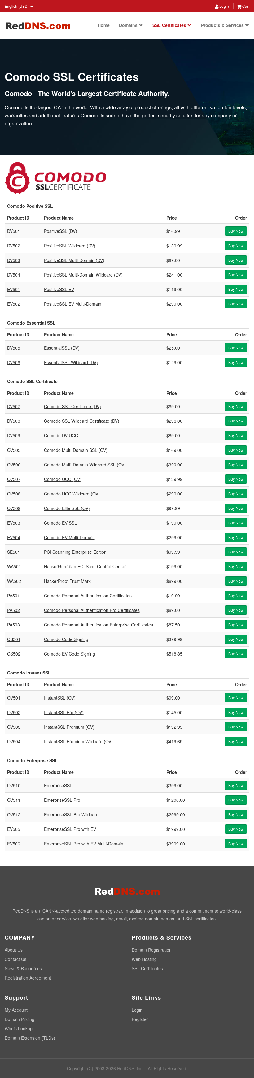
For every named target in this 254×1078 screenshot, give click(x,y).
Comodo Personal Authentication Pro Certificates (92, 610)
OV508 (13, 494)
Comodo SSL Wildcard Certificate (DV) (81, 421)
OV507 (13, 479)
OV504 (13, 741)
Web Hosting (144, 959)
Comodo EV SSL (60, 523)
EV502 (13, 304)
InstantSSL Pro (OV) (64, 712)
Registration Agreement (28, 978)
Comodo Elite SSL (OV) (67, 508)
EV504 (13, 537)
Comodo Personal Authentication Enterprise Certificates (98, 625)
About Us (14, 950)
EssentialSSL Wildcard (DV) (71, 362)
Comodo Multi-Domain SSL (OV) (75, 450)
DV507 (13, 406)
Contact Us (15, 959)
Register (140, 1019)
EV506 (13, 843)
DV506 (13, 362)
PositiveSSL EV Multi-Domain (72, 304)
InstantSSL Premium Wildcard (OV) (78, 741)
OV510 (13, 785)
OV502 (13, 712)
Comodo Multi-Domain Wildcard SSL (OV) (85, 464)
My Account (16, 1010)
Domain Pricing (19, 1019)
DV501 (13, 231)
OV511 (13, 800)
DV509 (13, 435)
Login (223, 6)
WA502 (14, 581)
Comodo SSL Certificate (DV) (72, 406)
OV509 (13, 508)
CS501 (13, 639)
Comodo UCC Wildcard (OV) (72, 494)
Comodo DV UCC (61, 435)
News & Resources (23, 968)
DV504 (13, 275)
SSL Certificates (169, 25)
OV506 (13, 464)
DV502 (13, 245)
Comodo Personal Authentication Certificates (88, 595)
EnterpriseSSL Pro (62, 800)
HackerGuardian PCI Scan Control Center (85, 566)
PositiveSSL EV (59, 289)
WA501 (14, 566)
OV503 (13, 727)
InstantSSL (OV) (60, 698)
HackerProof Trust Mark (67, 581)
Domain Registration (152, 950)
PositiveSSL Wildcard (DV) (69, 245)
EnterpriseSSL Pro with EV (70, 829)
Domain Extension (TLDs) (30, 1038)
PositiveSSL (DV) (60, 231)
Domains (129, 25)
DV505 (13, 348)
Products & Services (223, 25)
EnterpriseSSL (58, 785)
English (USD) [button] (17, 6)
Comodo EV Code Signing (69, 654)
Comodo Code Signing (66, 639)
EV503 (13, 523)
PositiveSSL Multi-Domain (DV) (74, 260)
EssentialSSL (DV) (62, 348)
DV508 (13, 421)
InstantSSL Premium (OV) (69, 727)
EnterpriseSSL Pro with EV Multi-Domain (83, 843)
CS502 (13, 654)
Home (104, 25)
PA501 (13, 595)
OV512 (13, 814)
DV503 (13, 260)
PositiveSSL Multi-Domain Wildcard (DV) (83, 275)
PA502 (13, 610)
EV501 (13, 289)
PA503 (13, 625)
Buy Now (235, 230)
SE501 (13, 552)
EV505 (13, 829)
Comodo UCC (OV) (62, 479)
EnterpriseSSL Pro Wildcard (71, 814)
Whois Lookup (19, 1028)
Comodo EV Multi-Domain (69, 537)
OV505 (13, 450)
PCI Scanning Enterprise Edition (75, 552)
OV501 (13, 698)
